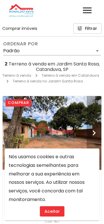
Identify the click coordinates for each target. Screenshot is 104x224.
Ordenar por (20, 44)
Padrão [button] (11, 50)
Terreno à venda (16, 75)
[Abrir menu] (87, 10)
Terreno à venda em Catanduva (70, 75)
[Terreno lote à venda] (52, 133)
